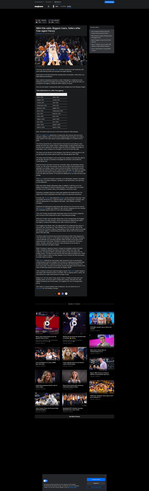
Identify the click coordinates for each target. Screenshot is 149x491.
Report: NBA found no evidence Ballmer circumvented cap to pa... (100, 373)
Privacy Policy (73, 487)
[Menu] (48, 6)
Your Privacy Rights (96, 487)
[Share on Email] (66, 293)
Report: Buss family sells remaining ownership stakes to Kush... (73, 386)
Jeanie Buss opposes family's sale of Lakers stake (46, 386)
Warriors (70, 171)
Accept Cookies (96, 479)
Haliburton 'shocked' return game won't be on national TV (101, 396)
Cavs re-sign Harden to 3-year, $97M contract (101, 49)
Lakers (73, 271)
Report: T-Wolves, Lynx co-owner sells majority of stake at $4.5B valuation (101, 45)
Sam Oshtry (39, 33)
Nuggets (62, 198)
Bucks (41, 178)
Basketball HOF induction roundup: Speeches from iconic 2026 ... (73, 409)
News (69, 6)
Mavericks (41, 208)
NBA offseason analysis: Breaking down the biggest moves (101, 36)
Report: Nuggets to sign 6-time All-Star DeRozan (101, 41)
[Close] (105, 475)
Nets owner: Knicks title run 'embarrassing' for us (98, 350)
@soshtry (39, 288)
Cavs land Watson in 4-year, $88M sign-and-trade (46, 363)
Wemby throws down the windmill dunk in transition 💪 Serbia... (74, 337)
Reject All (96, 483)
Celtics (57, 69)
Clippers (41, 260)
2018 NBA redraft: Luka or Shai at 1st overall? (100, 327)
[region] (74, 482)
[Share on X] (55, 293)
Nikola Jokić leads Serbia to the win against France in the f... (46, 337)
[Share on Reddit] (59, 293)
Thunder (46, 198)
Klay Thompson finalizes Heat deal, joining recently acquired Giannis (100, 32)
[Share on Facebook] (62, 293)
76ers (40, 135)
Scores (63, 6)
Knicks (47, 135)
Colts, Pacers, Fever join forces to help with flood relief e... (47, 409)
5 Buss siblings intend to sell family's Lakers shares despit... (73, 363)
